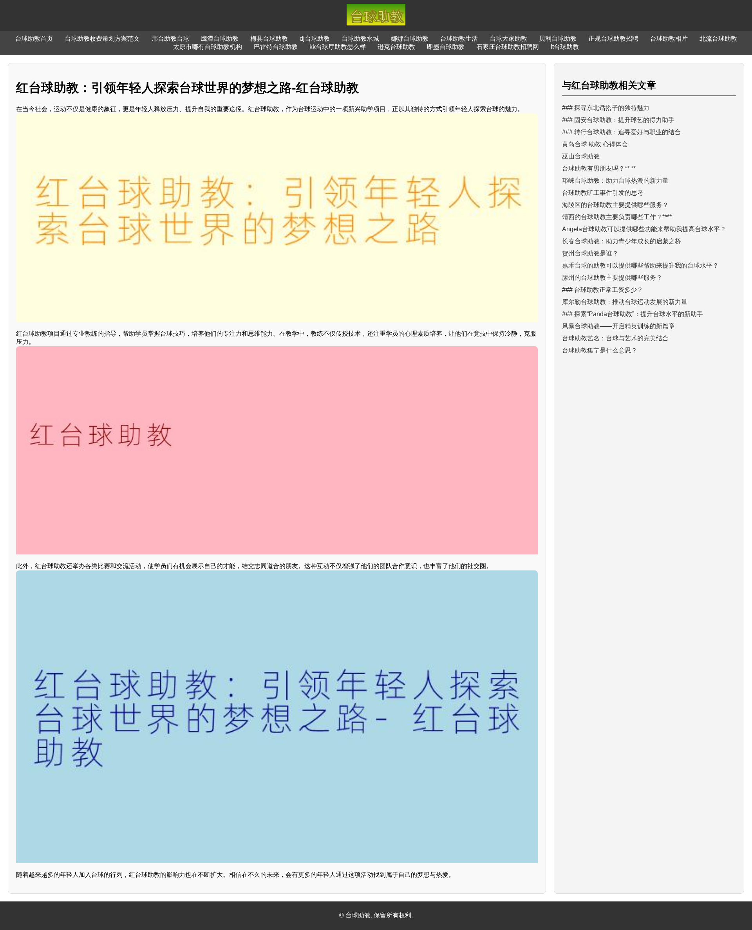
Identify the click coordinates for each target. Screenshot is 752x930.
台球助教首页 (34, 38)
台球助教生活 (459, 38)
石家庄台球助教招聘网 (507, 46)
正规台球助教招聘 (613, 38)
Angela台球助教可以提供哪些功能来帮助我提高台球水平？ (644, 229)
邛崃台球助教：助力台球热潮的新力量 (615, 180)
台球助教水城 (360, 38)
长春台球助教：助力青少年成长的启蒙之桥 (621, 241)
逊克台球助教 (396, 46)
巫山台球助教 (581, 156)
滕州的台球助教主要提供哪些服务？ (612, 277)
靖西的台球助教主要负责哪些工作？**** (617, 217)
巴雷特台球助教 (276, 46)
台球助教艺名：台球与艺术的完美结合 (615, 338)
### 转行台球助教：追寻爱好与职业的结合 (621, 132)
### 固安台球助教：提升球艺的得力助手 (618, 120)
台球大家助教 (508, 38)
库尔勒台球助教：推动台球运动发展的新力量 (624, 302)
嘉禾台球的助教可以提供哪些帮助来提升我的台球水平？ (640, 265)
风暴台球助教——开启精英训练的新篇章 (618, 326)
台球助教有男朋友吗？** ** (599, 168)
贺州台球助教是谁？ (590, 253)
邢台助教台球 (170, 38)
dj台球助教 (315, 38)
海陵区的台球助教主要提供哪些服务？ (615, 204)
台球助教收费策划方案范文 (102, 38)
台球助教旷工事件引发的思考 (603, 192)
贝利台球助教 (558, 38)
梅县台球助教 (269, 38)
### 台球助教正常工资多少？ (602, 289)
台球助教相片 (669, 38)
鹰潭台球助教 (220, 38)
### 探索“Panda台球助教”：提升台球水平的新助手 (632, 314)
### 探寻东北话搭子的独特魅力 (605, 107)
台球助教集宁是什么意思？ (599, 350)
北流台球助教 (718, 38)
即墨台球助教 (446, 46)
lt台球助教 (565, 46)
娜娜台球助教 (409, 38)
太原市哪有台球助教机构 (207, 46)
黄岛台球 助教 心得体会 (595, 144)
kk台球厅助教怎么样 (337, 46)
